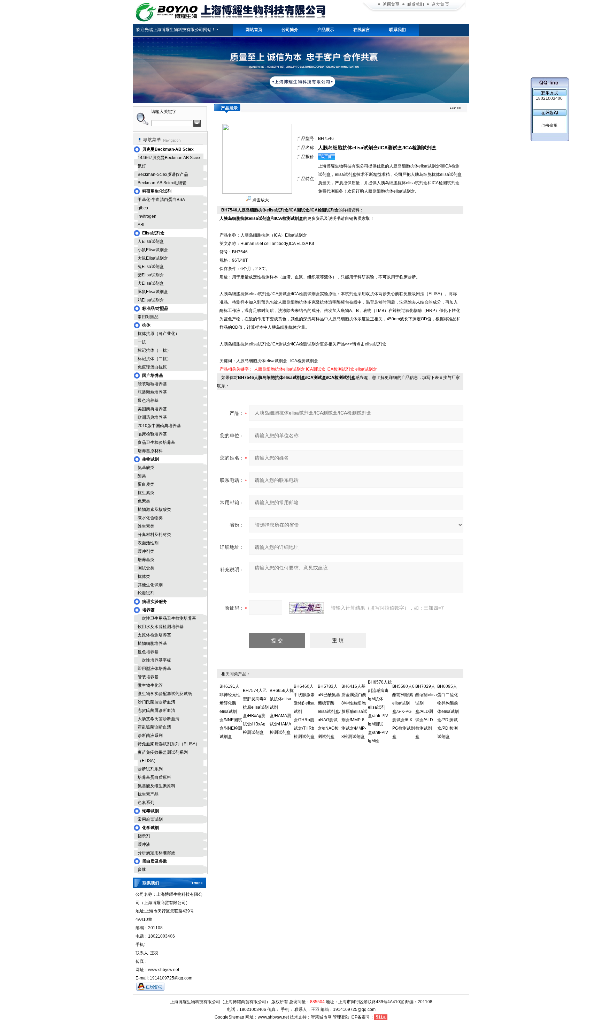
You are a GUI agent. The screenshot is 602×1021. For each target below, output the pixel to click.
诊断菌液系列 (150, 735)
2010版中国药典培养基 (159, 425)
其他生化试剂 (150, 584)
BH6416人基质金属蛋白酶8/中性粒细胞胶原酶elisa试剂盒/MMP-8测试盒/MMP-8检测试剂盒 (354, 711)
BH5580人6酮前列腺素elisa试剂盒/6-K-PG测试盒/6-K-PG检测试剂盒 (403, 711)
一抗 (142, 342)
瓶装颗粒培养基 (152, 392)
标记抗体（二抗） (154, 358)
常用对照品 (148, 316)
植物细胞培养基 (152, 643)
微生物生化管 (150, 685)
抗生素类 (146, 492)
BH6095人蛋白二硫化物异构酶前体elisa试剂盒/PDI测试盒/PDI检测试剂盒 (448, 711)
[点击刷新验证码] (306, 608)
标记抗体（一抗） (154, 350)
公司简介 (289, 29)
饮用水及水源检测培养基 (161, 626)
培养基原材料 (150, 450)
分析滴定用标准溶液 (156, 852)
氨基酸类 (146, 467)
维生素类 (146, 526)
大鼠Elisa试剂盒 (153, 258)
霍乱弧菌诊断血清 (154, 727)
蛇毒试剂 (146, 593)
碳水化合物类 (150, 517)
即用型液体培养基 (154, 668)
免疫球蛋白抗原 (152, 367)
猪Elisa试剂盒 (151, 275)
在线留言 (361, 29)
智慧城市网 (321, 1017)
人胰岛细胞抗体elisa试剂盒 (279, 369)
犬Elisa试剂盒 (151, 283)
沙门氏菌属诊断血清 (156, 702)
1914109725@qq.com (354, 1009)
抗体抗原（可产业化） (158, 333)
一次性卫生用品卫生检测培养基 (167, 618)
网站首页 (254, 29)
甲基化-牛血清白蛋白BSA (161, 199)
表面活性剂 (148, 543)
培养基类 (146, 559)
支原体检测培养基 (154, 635)
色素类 (144, 501)
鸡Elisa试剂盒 (151, 300)
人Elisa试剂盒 (151, 241)
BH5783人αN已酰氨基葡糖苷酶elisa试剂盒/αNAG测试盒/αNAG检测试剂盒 (329, 711)
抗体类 (144, 576)
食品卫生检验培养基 (156, 442)
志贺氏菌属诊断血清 (156, 710)
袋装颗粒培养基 (152, 383)
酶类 (142, 476)
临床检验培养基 (152, 434)
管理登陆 (341, 1017)
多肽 (142, 869)
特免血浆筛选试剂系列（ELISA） (169, 743)
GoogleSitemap (229, 1017)
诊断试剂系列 (150, 769)
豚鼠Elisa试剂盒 (153, 291)
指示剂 (144, 836)
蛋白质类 (146, 484)
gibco (143, 208)
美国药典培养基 (152, 409)
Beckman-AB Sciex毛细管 (162, 182)
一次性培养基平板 (154, 660)
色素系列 (146, 802)
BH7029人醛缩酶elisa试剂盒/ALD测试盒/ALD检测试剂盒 (426, 711)
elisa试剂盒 (366, 369)
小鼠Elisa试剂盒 (153, 249)
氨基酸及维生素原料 (156, 785)
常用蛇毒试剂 (150, 819)
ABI (141, 224)
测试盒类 (146, 568)
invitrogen (147, 216)
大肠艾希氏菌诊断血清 (158, 718)
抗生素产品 (148, 794)
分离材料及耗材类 (154, 534)
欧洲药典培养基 (152, 417)
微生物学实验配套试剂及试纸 (165, 693)
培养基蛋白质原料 (154, 777)
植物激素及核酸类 (154, 509)
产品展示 (325, 29)
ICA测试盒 (315, 369)
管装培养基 (148, 677)
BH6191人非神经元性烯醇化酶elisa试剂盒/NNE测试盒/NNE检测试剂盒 (230, 711)
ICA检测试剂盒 (340, 369)
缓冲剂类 (146, 551)
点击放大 (260, 200)
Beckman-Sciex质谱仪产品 (163, 174)
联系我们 (397, 29)
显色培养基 (148, 400)
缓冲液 (144, 844)
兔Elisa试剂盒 (151, 266)
